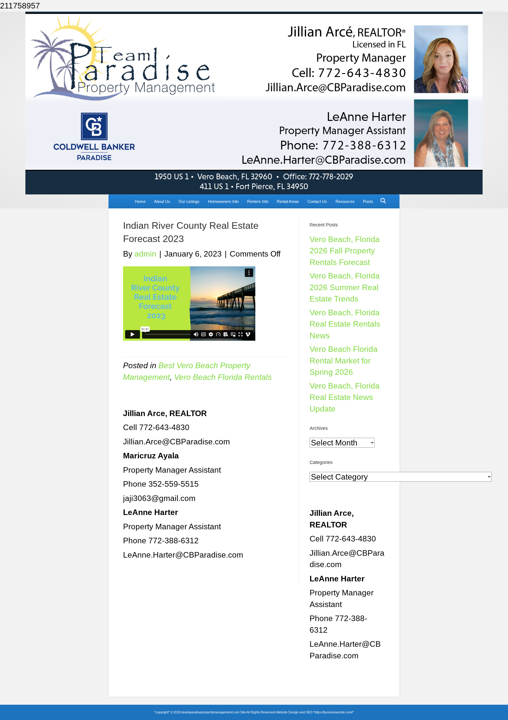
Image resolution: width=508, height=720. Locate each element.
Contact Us (317, 201)
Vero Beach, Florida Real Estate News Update (345, 397)
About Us (162, 201)
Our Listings (189, 201)
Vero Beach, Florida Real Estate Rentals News (345, 324)
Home (140, 201)
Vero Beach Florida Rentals (223, 377)
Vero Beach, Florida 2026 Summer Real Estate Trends (345, 287)
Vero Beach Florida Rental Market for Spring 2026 (344, 360)
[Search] (381, 201)
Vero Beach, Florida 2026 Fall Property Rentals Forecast (345, 251)
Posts (368, 201)
